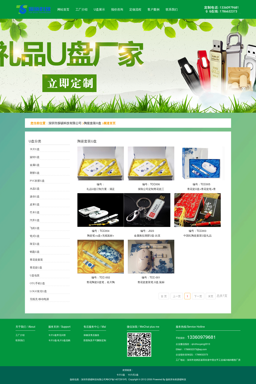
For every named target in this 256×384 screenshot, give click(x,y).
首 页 (164, 296)
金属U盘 (35, 165)
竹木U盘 (35, 212)
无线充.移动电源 (39, 299)
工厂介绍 (82, 9)
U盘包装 (35, 275)
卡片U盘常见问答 (57, 334)
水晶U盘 (35, 188)
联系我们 (172, 9)
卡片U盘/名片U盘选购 (59, 340)
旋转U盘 (35, 157)
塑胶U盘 (35, 173)
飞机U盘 (35, 228)
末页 (210, 296)
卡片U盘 (35, 149)
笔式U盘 (35, 236)
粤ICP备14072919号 (116, 379)
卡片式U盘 (133, 374)
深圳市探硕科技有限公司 (65, 123)
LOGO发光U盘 (38, 291)
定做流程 (135, 9)
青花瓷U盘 (36, 267)
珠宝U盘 (35, 244)
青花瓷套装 (36, 259)
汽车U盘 (35, 220)
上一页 (177, 296)
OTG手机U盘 (37, 283)
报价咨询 (117, 9)
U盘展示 (99, 9)
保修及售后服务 (91, 334)
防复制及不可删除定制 (95, 340)
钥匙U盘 (35, 251)
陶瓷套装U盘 (92, 123)
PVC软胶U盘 (37, 180)
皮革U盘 (35, 204)
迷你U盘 (35, 196)
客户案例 (153, 9)
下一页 (198, 296)
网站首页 (63, 9)
